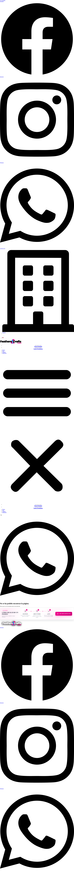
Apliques (4, 352)
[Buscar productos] (1, 515)
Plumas (3, 350)
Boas (3, 351)
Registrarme (7, 335)
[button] (37, 429)
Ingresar (1, 335)
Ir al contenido (2, 0)
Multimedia (4, 353)
